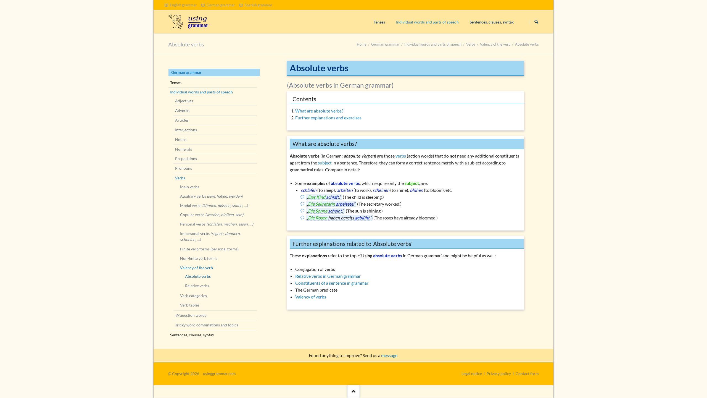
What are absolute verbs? (319, 110)
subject (325, 162)
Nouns (180, 139)
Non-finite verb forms (198, 258)
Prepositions (186, 158)
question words (190, 315)
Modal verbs (214, 205)
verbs (400, 155)
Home (361, 44)
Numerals (183, 149)
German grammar (385, 44)
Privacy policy (499, 373)
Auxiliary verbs (211, 196)
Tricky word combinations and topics (206, 325)
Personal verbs (216, 224)
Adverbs (182, 110)
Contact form (527, 373)
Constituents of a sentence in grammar (331, 283)
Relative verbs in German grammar (328, 276)
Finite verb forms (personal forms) (209, 249)
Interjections (186, 129)
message (389, 355)
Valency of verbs (310, 296)
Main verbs (189, 186)
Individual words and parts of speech (432, 44)
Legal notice (471, 373)
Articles (182, 120)
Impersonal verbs (210, 236)
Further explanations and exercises (328, 117)
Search (536, 22)
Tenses (175, 82)
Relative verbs (197, 285)
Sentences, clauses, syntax (192, 334)
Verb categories (193, 295)
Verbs (470, 44)
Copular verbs (211, 214)
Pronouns (183, 168)
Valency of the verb (495, 44)
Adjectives (184, 100)
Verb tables (189, 305)
